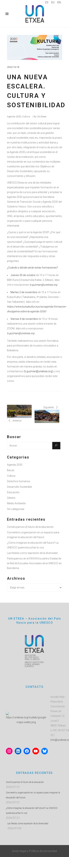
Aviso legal (19, 851)
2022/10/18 (13, 67)
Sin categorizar (15, 509)
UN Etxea (41, 116)
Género (11, 497)
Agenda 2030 (14, 116)
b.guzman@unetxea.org (43, 284)
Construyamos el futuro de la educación (30, 526)
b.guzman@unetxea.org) (38, 371)
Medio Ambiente (16, 503)
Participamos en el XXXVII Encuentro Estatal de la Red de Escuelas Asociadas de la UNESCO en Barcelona (34, 563)
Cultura (26, 116)
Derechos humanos (18, 481)
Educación (13, 492)
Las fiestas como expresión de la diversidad (32, 553)
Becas (10, 470)
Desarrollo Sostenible (19, 486)
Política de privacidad (43, 851)
